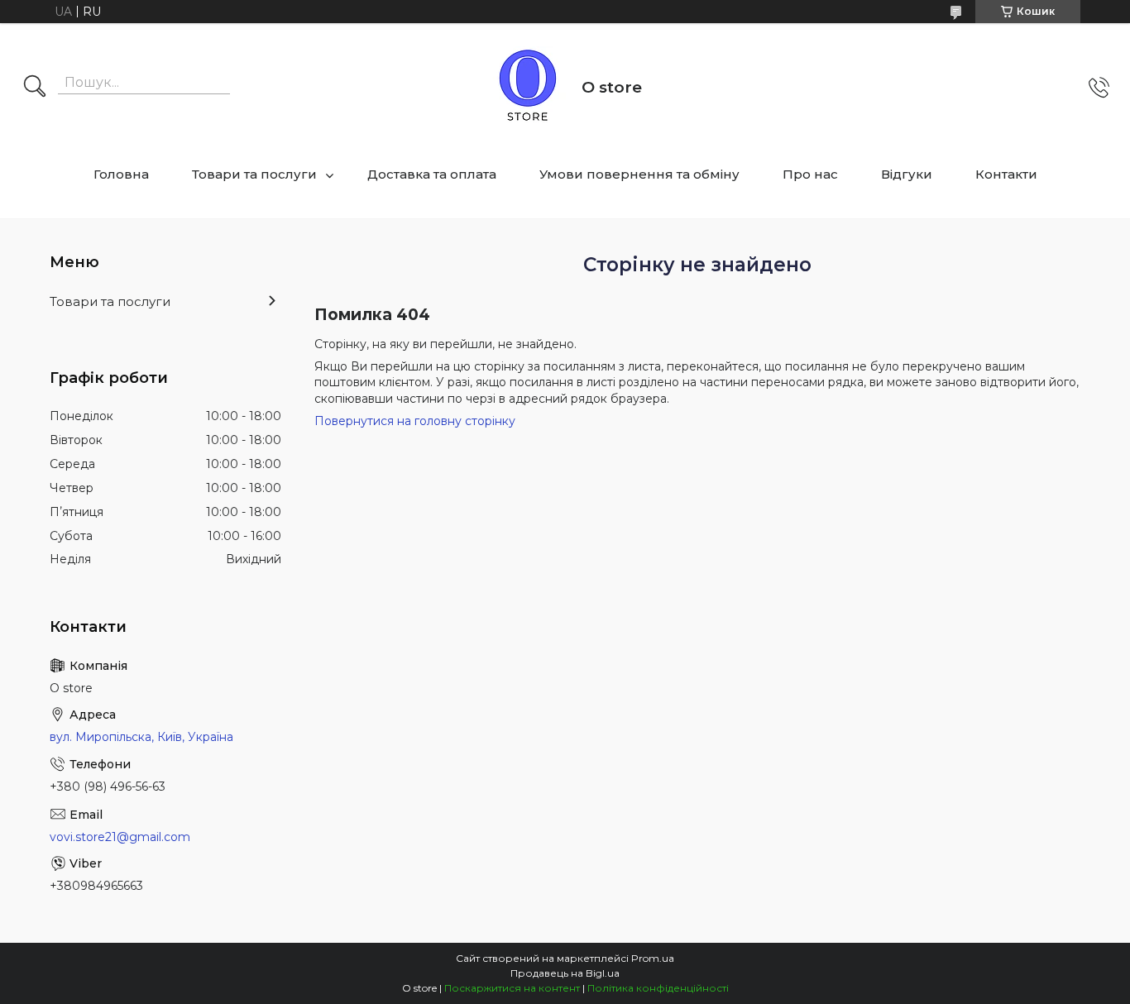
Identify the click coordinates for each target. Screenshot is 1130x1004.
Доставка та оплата (431, 174)
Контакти (1006, 174)
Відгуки (906, 174)
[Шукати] (35, 87)
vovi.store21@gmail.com (120, 836)
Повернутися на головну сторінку (414, 421)
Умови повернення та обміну (639, 174)
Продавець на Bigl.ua (565, 973)
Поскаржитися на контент (512, 988)
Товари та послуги (254, 174)
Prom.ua (652, 958)
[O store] (527, 87)
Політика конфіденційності (658, 988)
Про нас (810, 174)
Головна (121, 174)
